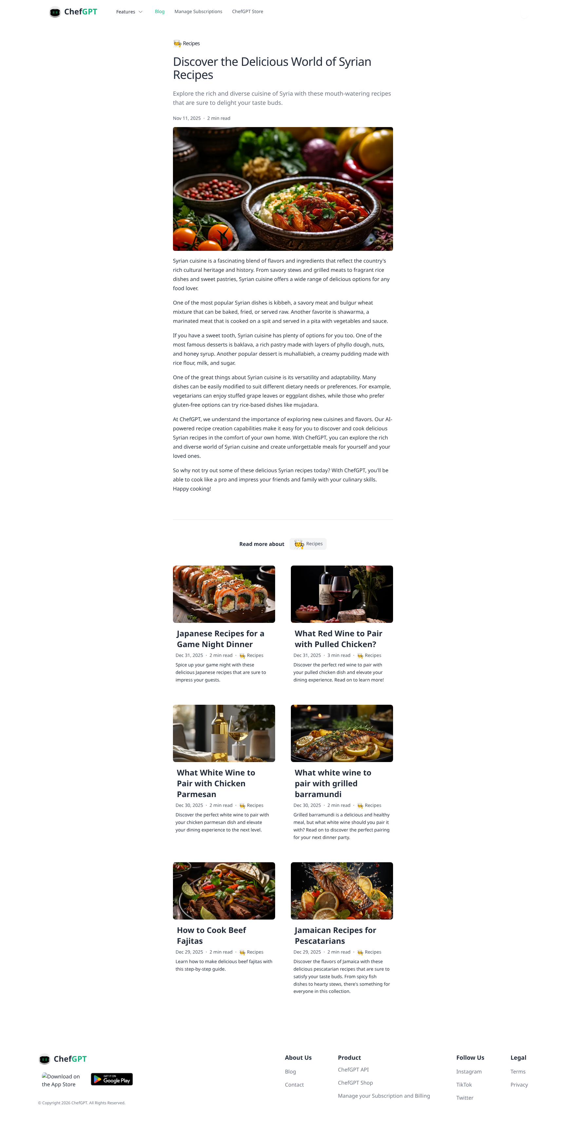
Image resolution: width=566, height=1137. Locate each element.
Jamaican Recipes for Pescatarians (335, 935)
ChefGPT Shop (355, 1082)
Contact (294, 1084)
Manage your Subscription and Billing (384, 1095)
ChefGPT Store (247, 12)
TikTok (464, 1084)
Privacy (519, 1084)
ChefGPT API (353, 1069)
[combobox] (524, 11)
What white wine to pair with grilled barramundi (333, 783)
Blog (160, 12)
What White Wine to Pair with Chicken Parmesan (216, 783)
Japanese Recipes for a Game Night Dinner (220, 639)
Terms (518, 1071)
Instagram (469, 1071)
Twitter (464, 1097)
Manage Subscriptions (198, 12)
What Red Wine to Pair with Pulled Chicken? (339, 639)
